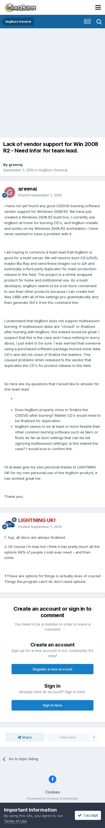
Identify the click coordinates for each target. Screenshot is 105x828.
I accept (90, 815)
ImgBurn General (53, 170)
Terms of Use (15, 821)
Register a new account (52, 669)
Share (26, 737)
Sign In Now (52, 705)
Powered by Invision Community (52, 798)
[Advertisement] (52, 83)
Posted (40, 195)
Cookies (52, 792)
